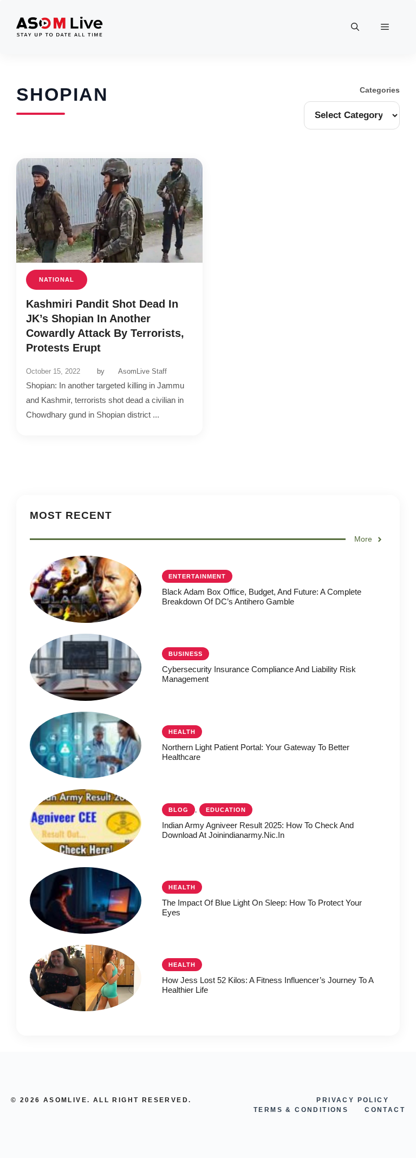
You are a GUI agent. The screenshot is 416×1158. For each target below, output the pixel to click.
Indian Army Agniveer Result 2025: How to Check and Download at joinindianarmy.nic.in (258, 830)
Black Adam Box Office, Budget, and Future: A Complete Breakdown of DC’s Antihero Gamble (261, 596)
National (56, 279)
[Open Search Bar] (355, 27)
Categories (380, 90)
